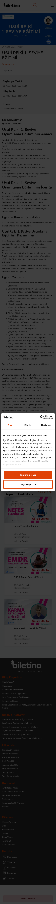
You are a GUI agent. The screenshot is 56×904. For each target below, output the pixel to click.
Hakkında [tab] (46, 425)
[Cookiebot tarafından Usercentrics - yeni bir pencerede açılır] (40, 417)
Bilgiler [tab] (28, 425)
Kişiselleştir (26, 484)
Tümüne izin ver (28, 475)
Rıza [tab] (10, 425)
